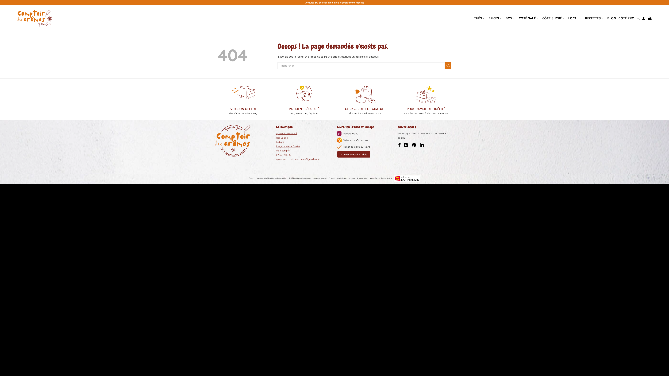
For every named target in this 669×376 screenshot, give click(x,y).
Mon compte (283, 150)
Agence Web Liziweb (366, 178)
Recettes (593, 18)
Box (509, 18)
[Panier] (650, 18)
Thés (478, 18)
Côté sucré (552, 18)
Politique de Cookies (302, 178)
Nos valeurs (282, 137)
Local (573, 18)
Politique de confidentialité (280, 178)
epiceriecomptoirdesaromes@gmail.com (297, 159)
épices (494, 18)
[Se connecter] (643, 18)
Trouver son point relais (354, 154)
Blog (611, 18)
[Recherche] (638, 18)
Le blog (280, 141)
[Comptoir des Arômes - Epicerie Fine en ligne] (34, 18)
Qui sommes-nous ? (286, 133)
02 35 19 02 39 (283, 155)
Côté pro (626, 18)
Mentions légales (320, 178)
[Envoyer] (448, 65)
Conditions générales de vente (342, 178)
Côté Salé (527, 18)
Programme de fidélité (288, 146)
